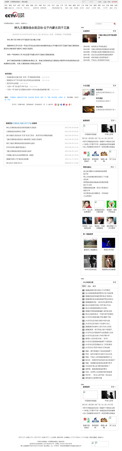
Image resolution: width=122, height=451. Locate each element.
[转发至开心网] (55, 104)
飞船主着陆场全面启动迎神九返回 (18, 151)
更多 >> (113, 167)
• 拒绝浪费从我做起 (108, 147)
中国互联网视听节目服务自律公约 (70, 446)
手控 (8, 100)
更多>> (113, 120)
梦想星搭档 (95, 160)
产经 (61, 5)
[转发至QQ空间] (58, 104)
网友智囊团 (93, 437)
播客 (98, 8)
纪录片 (82, 8)
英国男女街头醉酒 (108, 269)
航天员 (37, 97)
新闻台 (17, 23)
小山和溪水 (87, 196)
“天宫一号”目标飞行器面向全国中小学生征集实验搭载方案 (28, 90)
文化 (48, 5)
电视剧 (76, 8)
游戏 (115, 5)
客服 (109, 2)
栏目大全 (19, 8)
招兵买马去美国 (12, 83)
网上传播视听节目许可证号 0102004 (32, 446)
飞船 (48, 97)
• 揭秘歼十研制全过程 (107, 141)
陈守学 (85, 174)
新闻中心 (24, 23)
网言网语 (99, 90)
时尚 (78, 5)
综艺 (23, 5)
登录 (99, 2)
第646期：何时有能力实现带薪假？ (96, 57)
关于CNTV (37, 437)
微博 (95, 5)
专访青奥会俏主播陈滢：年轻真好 (95, 193)
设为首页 (114, 2)
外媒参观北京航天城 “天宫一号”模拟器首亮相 (23, 77)
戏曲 (31, 5)
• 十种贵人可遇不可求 (90, 144)
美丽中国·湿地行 (86, 160)
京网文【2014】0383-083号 (63, 444)
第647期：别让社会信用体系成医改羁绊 (98, 55)
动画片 (88, 8)
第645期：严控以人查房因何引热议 (96, 60)
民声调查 (99, 98)
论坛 (103, 5)
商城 (86, 5)
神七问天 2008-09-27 (14, 163)
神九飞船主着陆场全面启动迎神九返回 (20, 143)
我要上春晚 (104, 160)
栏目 (115, 8)
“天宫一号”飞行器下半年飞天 (17, 86)
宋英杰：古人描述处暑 (87, 227)
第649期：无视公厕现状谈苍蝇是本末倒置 (99, 49)
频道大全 (11, 8)
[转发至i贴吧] (64, 104)
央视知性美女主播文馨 (100, 211)
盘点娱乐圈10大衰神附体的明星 (95, 171)
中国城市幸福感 (90, 134)
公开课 (94, 8)
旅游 (70, 5)
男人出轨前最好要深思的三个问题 (95, 177)
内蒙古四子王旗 (22, 97)
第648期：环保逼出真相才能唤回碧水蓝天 (99, 52)
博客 (99, 5)
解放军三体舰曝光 (90, 250)
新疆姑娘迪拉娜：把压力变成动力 (95, 188)
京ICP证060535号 (48, 444)
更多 (114, 31)
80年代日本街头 (91, 269)
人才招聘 (53, 437)
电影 (71, 8)
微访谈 (84, 138)
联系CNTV (45, 437)
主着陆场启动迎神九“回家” (16, 131)
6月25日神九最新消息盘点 (16, 147)
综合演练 (54, 97)
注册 (104, 2)
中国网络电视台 (15, 2)
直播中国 (36, 8)
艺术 (53, 5)
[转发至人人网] (61, 104)
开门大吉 (112, 159)
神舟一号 (43, 97)
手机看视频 (67, 34)
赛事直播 (43, 8)
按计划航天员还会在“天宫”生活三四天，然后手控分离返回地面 (29, 135)
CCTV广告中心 (76, 437)
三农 (82, 5)
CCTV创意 (85, 437)
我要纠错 (21, 104)
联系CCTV (29, 437)
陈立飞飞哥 (87, 185)
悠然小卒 (86, 190)
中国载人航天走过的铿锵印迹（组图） (20, 155)
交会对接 (31, 97)
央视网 (7, 2)
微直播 (91, 138)
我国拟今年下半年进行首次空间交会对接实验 (23, 80)
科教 (40, 5)
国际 (89, 286)
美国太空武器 (109, 250)
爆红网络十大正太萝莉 (112, 227)
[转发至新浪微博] (66, 104)
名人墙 (104, 138)
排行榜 (110, 138)
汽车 (65, 5)
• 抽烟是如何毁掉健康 (107, 144)
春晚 (27, 5)
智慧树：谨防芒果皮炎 (112, 211)
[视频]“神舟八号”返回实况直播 (17, 159)
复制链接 (30, 104)
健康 (74, 5)
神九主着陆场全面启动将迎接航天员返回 (21, 127)
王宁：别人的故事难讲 (87, 211)
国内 (84, 286)
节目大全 (27, 8)
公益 (57, 5)
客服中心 (101, 437)
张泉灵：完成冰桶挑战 (100, 227)
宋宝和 (85, 179)
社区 (90, 5)
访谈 (107, 5)
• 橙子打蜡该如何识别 (90, 141)
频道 (111, 8)
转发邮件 (38, 104)
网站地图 (25, 2)
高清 (66, 8)
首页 (6, 5)
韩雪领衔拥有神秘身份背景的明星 (95, 182)
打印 (14, 104)
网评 (94, 286)
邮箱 (111, 5)
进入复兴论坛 (43, 34)
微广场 (97, 138)
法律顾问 (67, 437)
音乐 (36, 5)
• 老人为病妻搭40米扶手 (91, 147)
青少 (44, 5)
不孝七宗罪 (109, 134)
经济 (14, 5)
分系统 (60, 97)
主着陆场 (13, 97)
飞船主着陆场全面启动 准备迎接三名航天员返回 (24, 139)
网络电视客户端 (57, 8)
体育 (18, 5)
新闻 (10, 5)
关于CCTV (22, 437)
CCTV (105, 8)
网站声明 (60, 437)
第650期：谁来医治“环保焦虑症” (95, 46)
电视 (6, 8)
